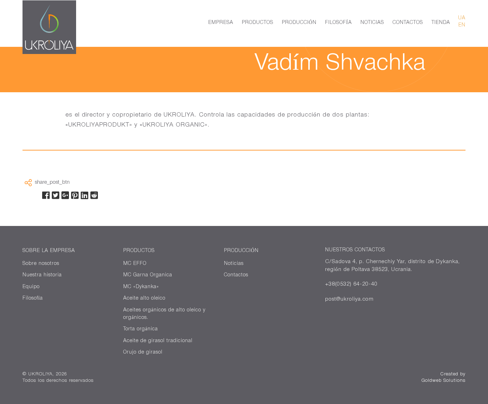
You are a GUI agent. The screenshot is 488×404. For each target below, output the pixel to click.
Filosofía (33, 298)
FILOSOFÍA (338, 22)
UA (461, 18)
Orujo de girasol (143, 352)
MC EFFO (134, 263)
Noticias (234, 263)
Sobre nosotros (41, 263)
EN (461, 25)
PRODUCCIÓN (299, 22)
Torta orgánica (140, 329)
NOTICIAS (372, 22)
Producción (241, 250)
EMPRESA (220, 22)
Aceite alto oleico (144, 298)
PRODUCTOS (257, 22)
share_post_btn (52, 182)
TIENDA (441, 22)
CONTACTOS (408, 22)
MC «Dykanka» (141, 287)
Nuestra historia (42, 275)
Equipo (31, 287)
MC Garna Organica (147, 275)
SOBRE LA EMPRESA (49, 250)
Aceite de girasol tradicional (158, 341)
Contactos (236, 275)
